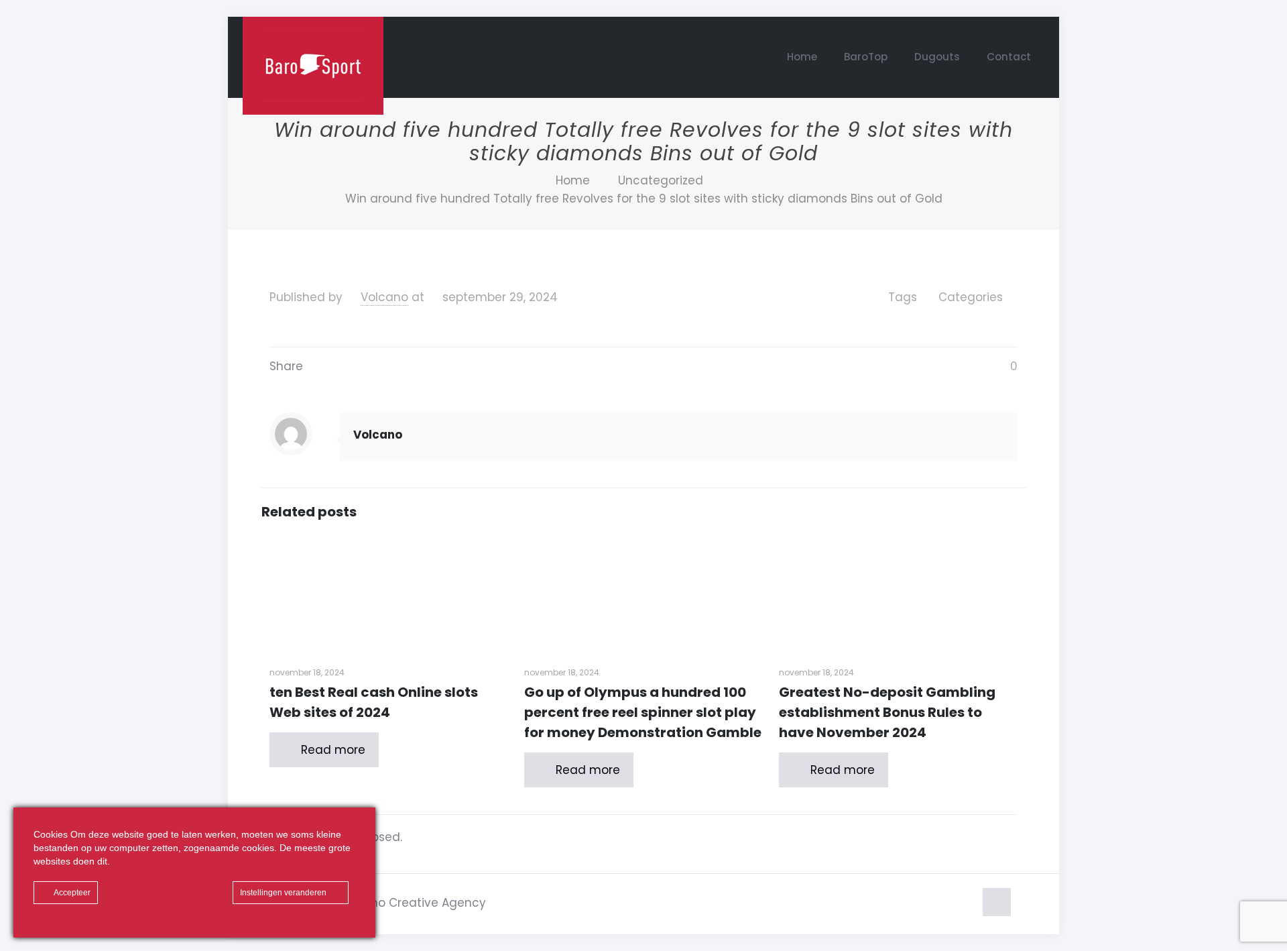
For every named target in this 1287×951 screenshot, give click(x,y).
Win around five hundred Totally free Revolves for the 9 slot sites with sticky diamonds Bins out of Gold (643, 198)
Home (573, 180)
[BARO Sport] (313, 66)
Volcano (384, 297)
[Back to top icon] (997, 902)
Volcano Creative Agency (412, 903)
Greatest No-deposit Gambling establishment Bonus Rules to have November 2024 (887, 712)
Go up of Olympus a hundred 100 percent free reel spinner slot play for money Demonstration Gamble (642, 712)
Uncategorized (660, 180)
